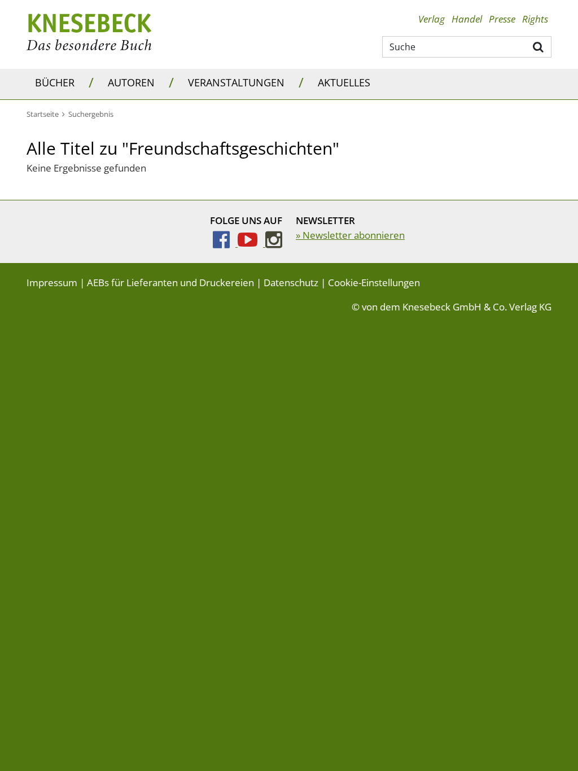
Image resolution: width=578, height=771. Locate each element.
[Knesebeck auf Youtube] (251, 242)
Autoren (131, 82)
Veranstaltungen (236, 82)
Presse (502, 18)
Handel (467, 18)
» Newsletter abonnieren (350, 235)
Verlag (431, 18)
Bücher (55, 82)
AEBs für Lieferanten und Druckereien (170, 282)
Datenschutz (291, 282)
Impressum (52, 282)
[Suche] (539, 46)
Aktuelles (344, 82)
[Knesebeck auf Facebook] (225, 242)
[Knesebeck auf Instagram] (273, 242)
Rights (535, 18)
